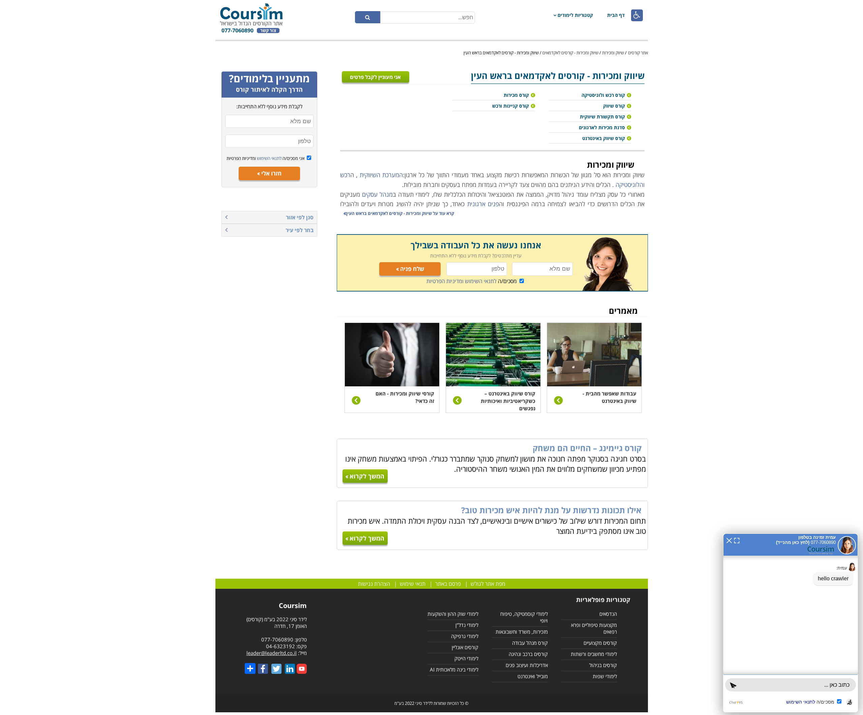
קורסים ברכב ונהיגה (528, 654)
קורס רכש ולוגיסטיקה (603, 95)
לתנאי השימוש (268, 158)
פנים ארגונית (483, 204)
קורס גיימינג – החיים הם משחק (587, 447)
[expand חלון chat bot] (736, 540)
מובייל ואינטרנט (532, 676)
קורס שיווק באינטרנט (603, 138)
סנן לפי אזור (300, 217)
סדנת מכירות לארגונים (602, 127)
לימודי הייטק (466, 658)
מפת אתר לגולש (488, 583)
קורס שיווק (614, 106)
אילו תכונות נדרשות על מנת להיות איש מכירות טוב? (551, 510)
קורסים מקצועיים (600, 642)
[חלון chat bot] (790, 622)
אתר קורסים (638, 53)
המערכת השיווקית (381, 175)
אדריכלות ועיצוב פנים (527, 665)
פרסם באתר (448, 583)
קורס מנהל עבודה (530, 642)
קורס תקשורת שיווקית (602, 116)
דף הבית (616, 15)
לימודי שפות (605, 676)
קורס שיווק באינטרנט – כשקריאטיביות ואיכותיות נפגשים (508, 401)
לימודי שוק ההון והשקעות (452, 613)
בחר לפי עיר (300, 230)
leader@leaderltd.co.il (271, 653)
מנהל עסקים (377, 194)
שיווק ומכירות (613, 53)
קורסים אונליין (465, 647)
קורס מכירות (516, 95)
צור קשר (268, 30)
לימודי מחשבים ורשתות (594, 654)
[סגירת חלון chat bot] (729, 540)
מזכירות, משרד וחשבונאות (522, 631)
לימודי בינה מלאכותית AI (454, 669)
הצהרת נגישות (374, 583)
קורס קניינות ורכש (510, 106)
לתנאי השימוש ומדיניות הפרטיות (461, 281)
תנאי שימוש (412, 583)
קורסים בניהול (603, 665)
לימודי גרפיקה (464, 636)
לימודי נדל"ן (466, 625)
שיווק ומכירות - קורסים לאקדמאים (570, 53)
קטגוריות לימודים (575, 15)
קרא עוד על (400, 213)
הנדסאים (608, 613)
